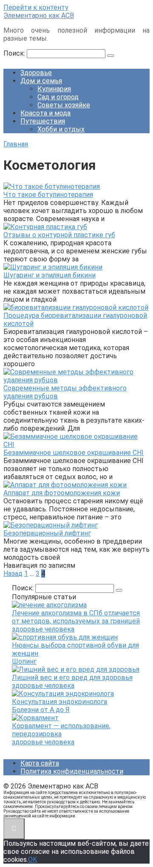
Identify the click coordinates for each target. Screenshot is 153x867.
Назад (13, 574)
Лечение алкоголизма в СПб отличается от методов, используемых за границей (76, 617)
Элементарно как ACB (38, 15)
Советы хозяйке (63, 105)
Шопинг (24, 661)
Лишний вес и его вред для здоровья (72, 677)
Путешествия (42, 121)
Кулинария (54, 89)
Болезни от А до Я (41, 710)
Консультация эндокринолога (59, 702)
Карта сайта (39, 763)
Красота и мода (45, 113)
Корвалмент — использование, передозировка (61, 730)
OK (32, 860)
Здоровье (36, 73)
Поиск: (15, 53)
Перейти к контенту (35, 7)
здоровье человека (43, 629)
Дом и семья (41, 81)
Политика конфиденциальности (71, 771)
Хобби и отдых (61, 129)
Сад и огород (58, 97)
